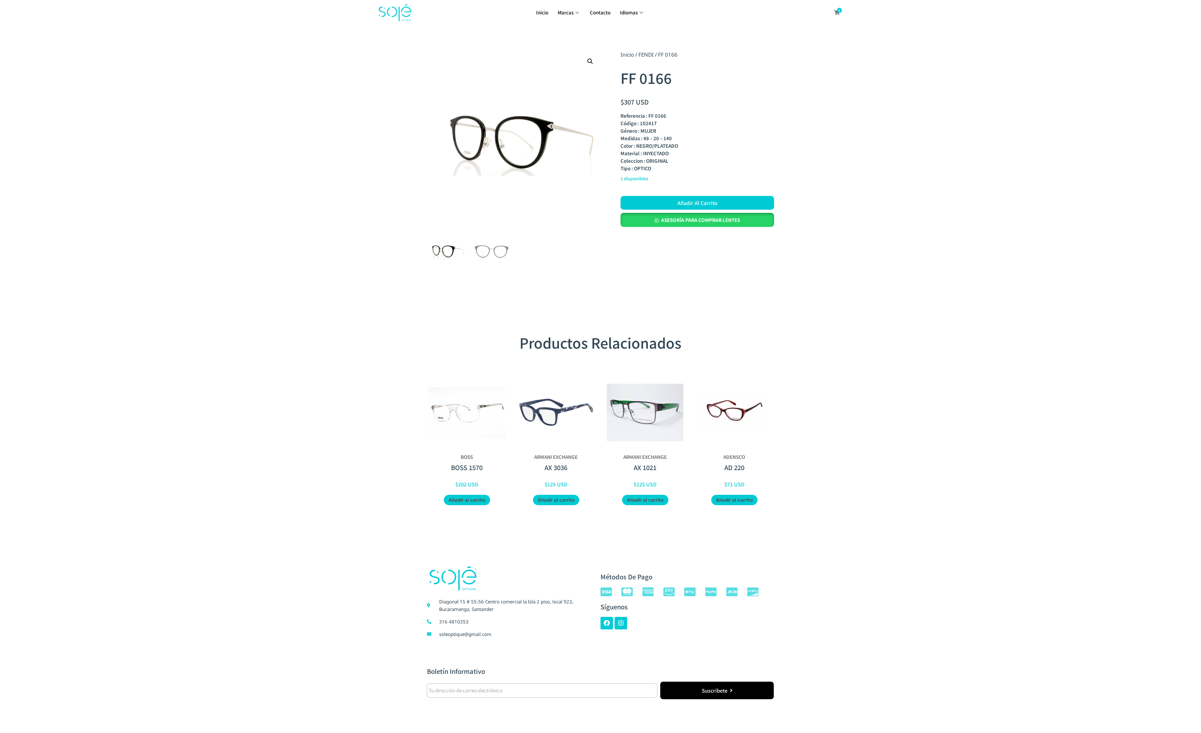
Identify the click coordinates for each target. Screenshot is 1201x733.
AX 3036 (556, 467)
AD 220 (734, 467)
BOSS (467, 457)
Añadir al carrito (697, 203)
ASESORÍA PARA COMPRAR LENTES (700, 220)
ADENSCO (734, 457)
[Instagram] (621, 623)
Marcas (566, 12)
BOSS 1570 (467, 467)
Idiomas (629, 12)
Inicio (542, 12)
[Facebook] (606, 623)
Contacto (600, 12)
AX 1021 (645, 467)
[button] (590, 61)
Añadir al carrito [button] (466, 500)
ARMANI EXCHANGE (556, 457)
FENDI (646, 54)
